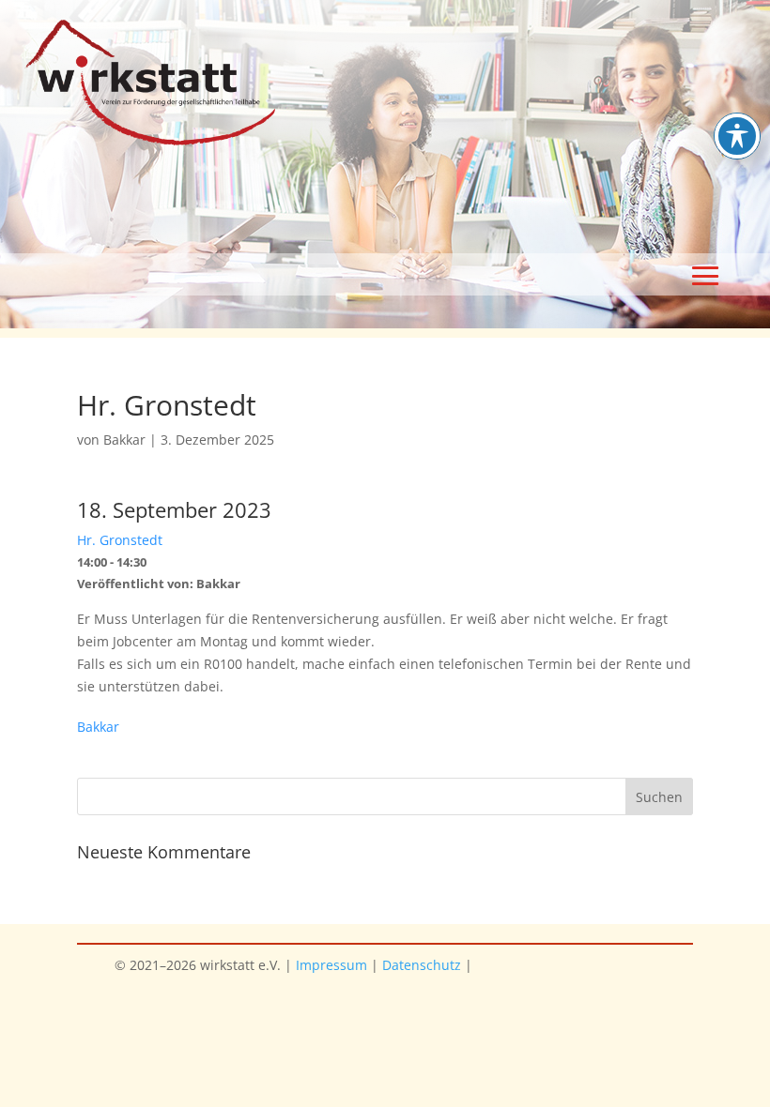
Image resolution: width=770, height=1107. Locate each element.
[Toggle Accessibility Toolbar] (737, 136)
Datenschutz (421, 965)
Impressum (331, 965)
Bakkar (124, 439)
